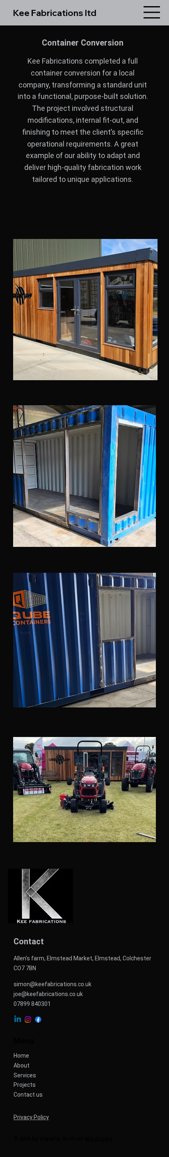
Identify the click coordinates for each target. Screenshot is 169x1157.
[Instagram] (28, 1019)
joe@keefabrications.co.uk (48, 994)
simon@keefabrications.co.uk (52, 984)
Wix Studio (98, 1139)
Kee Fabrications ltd (54, 12)
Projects (25, 1084)
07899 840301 (32, 1004)
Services (25, 1075)
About (22, 1065)
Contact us (28, 1094)
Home (21, 1055)
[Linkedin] (18, 1019)
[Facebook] (38, 1019)
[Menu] (152, 12)
